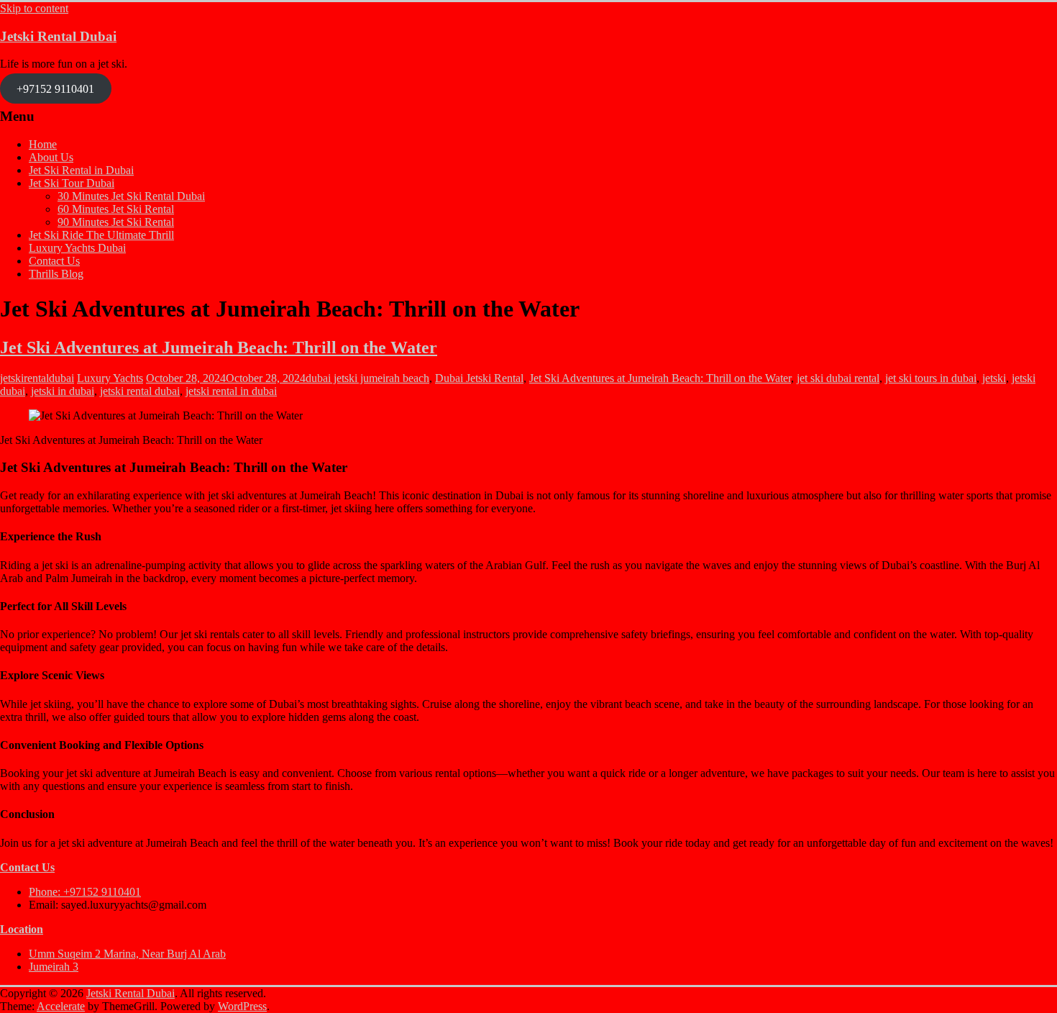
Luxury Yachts (110, 378)
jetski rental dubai (140, 391)
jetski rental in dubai (231, 391)
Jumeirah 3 (53, 966)
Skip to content (34, 8)
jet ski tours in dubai (930, 378)
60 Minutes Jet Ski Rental (116, 209)
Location (21, 929)
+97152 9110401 (55, 88)
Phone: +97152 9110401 (85, 892)
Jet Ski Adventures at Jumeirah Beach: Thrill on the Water (218, 347)
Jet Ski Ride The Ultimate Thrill (101, 235)
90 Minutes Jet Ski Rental (116, 222)
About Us (51, 157)
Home (43, 144)
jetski (994, 378)
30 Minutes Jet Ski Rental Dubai (131, 196)
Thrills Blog (56, 274)
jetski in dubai (62, 391)
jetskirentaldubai (37, 378)
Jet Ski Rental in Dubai (81, 170)
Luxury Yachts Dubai (77, 248)
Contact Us (54, 261)
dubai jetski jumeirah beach (367, 378)
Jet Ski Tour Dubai (71, 183)
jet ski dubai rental (838, 378)
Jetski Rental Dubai (58, 36)
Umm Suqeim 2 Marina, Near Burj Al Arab (127, 954)
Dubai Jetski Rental (479, 378)
